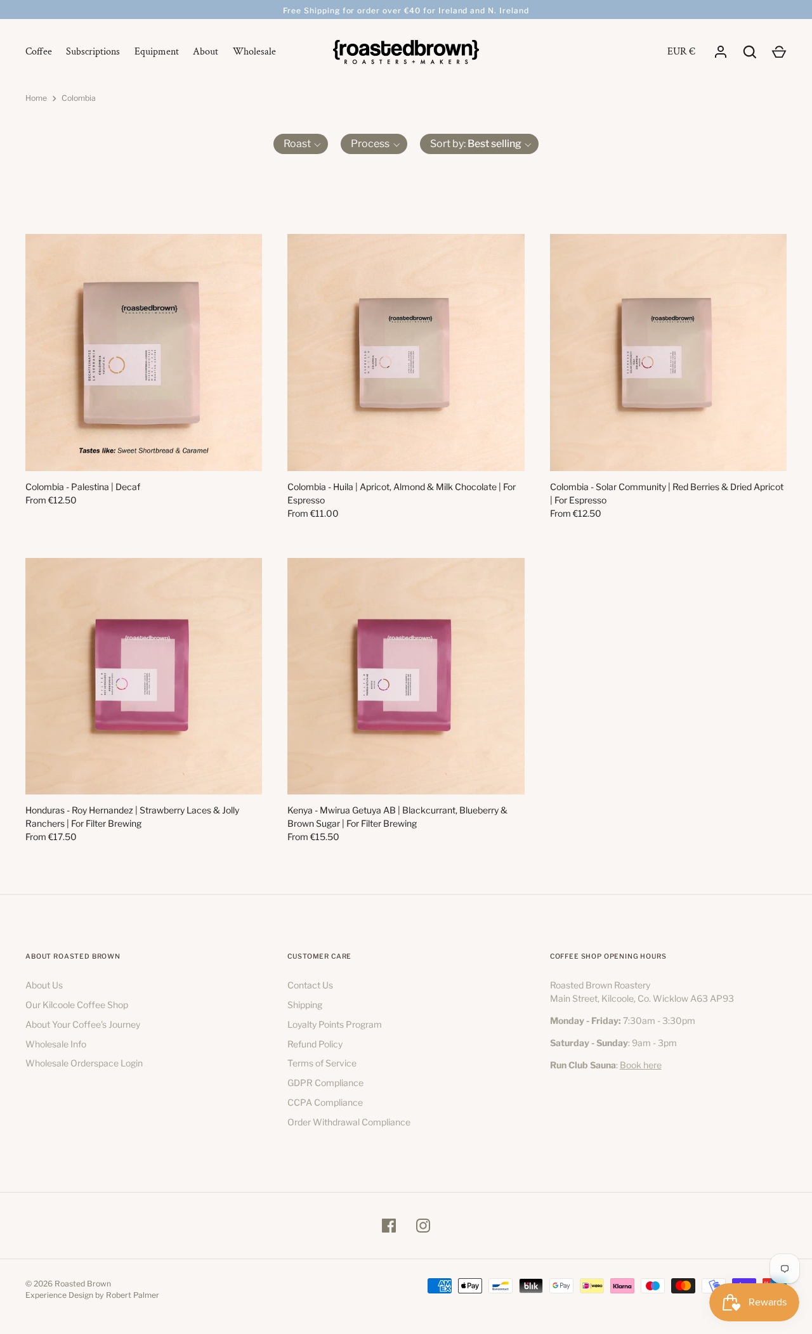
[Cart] (779, 52)
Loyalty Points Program (334, 1024)
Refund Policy (315, 1044)
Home (36, 98)
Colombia (79, 98)
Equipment (156, 51)
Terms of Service (322, 1063)
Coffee (38, 51)
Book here (641, 1064)
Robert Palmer (132, 1295)
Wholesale (254, 51)
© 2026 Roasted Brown (68, 1283)
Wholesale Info (55, 1044)
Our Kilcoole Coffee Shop (76, 1004)
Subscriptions (93, 51)
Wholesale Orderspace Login (84, 1063)
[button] (301, 144)
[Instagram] (423, 1226)
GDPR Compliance (325, 1082)
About (205, 51)
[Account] (721, 52)
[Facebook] (389, 1226)
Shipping (304, 1004)
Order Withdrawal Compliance (348, 1122)
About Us (44, 985)
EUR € (681, 51)
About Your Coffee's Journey (82, 1024)
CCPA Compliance (325, 1102)
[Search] (750, 52)
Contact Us (310, 985)
